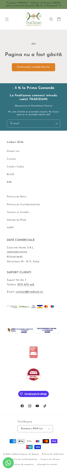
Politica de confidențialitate (23, 459)
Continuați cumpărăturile (33, 67)
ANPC (10, 227)
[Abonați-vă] (56, 124)
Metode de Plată (16, 220)
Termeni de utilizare (50, 459)
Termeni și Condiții (18, 212)
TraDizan (15, 454)
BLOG (10, 174)
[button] (7, 19)
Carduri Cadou (15, 166)
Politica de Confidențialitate (23, 204)
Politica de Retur (16, 196)
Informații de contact (47, 465)
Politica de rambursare (53, 454)
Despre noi (13, 151)
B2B (9, 182)
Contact (11, 159)
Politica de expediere (23, 465)
